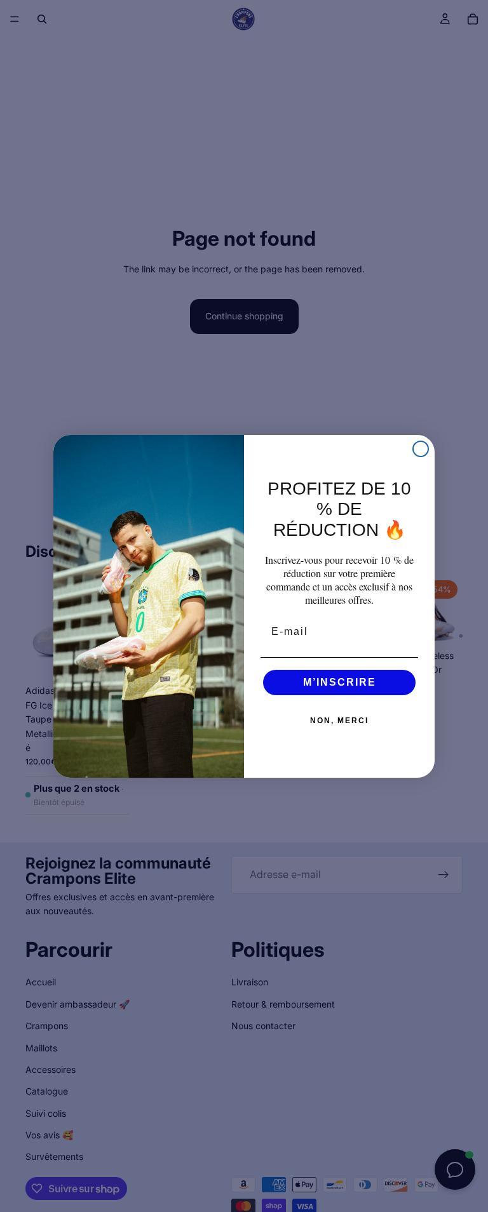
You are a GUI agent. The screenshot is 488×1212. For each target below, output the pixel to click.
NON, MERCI (339, 720)
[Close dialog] (420, 448)
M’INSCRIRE (339, 682)
